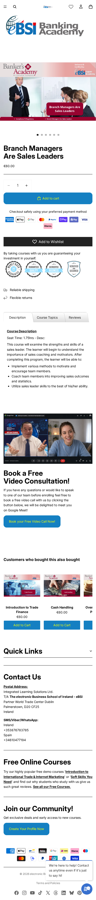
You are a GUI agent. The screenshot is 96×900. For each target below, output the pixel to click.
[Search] (15, 7)
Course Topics (47, 317)
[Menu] (5, 7)
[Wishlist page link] (71, 6)
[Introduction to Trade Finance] (22, 585)
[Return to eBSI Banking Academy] (48, 25)
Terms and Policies (48, 883)
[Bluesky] (71, 893)
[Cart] (91, 7)
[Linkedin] (63, 893)
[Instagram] (24, 893)
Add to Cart (22, 625)
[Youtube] (32, 893)
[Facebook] (16, 893)
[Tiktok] (40, 893)
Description (17, 317)
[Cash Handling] (62, 585)
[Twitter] (48, 893)
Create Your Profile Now (26, 829)
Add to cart (50, 198)
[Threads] (55, 893)
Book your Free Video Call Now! (32, 521)
